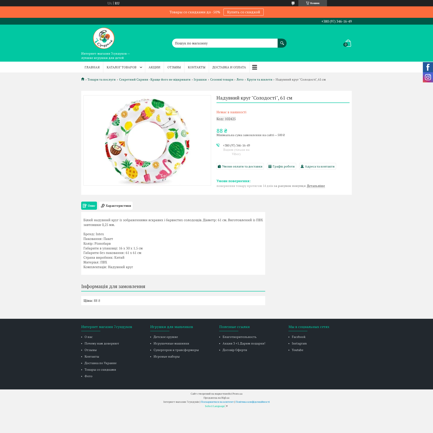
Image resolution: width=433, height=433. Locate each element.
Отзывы (174, 67)
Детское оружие (166, 337)
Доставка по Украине (101, 363)
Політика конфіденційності (253, 401)
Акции (154, 67)
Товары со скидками (100, 369)
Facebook (299, 337)
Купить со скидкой (243, 11)
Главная (92, 67)
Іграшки (200, 79)
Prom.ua (237, 393)
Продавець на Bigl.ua (216, 397)
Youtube (297, 350)
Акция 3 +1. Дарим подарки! (244, 343)
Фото (88, 376)
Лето (240, 79)
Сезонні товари (221, 79)
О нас (89, 337)
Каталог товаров (121, 67)
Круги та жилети (259, 79)
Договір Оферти (235, 350)
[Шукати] (282, 40)
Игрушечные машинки (171, 343)
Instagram (299, 343)
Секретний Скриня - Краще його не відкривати (155, 79)
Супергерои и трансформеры (176, 350)
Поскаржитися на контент (217, 401)
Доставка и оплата (229, 67)
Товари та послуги (102, 79)
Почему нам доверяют (102, 343)
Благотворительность (240, 337)
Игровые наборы (167, 356)
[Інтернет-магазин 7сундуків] (103, 37)
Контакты (196, 67)
